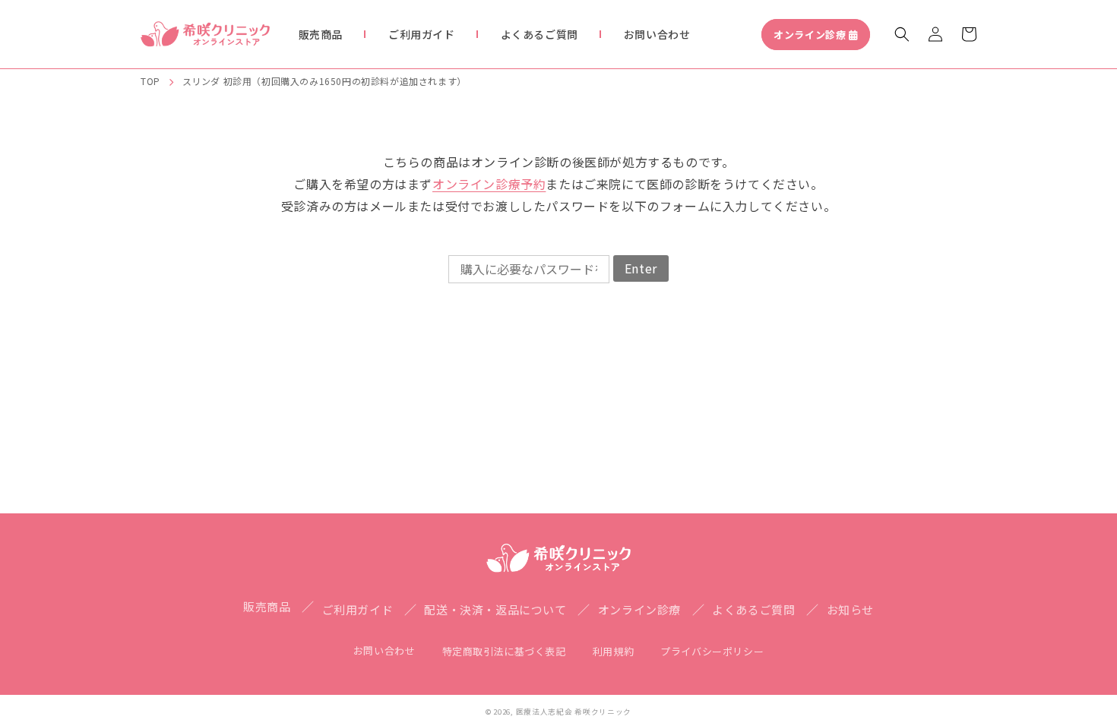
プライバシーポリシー (712, 651)
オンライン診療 (810, 34)
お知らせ (850, 609)
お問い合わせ (384, 650)
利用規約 (613, 651)
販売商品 (266, 606)
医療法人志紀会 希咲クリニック (574, 711)
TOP (150, 80)
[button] (902, 34)
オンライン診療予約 (489, 184)
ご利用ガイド (358, 609)
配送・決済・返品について (495, 609)
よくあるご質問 (753, 609)
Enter (641, 268)
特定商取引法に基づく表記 (504, 651)
